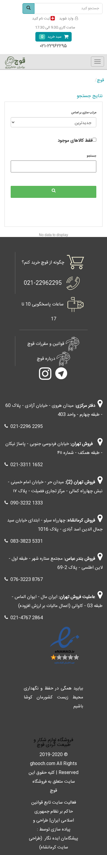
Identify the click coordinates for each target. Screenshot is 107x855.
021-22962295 (43, 283)
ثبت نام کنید (41, 19)
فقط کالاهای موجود (75, 140)
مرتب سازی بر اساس (83, 112)
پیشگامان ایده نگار (61, 838)
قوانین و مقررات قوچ (45, 344)
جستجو (91, 156)
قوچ (100, 80)
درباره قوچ (46, 359)
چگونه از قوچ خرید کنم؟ (43, 262)
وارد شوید (66, 19)
